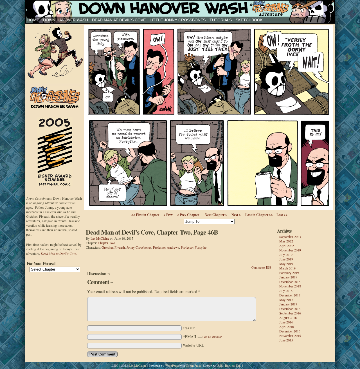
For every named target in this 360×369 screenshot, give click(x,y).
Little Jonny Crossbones (178, 20)
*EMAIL (202, 336)
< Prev (168, 214)
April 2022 (286, 245)
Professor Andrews (166, 247)
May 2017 (286, 299)
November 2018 (290, 286)
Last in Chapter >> (259, 214)
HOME (33, 20)
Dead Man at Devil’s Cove (119, 20)
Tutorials (221, 20)
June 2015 (286, 340)
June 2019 (286, 259)
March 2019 (287, 268)
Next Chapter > (216, 214)
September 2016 (290, 313)
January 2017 (288, 304)
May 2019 (286, 263)
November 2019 (290, 250)
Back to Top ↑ (234, 365)
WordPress (172, 365)
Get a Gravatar (212, 336)
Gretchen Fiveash (113, 247)
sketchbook (249, 20)
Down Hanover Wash (65, 20)
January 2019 (288, 277)
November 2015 (290, 335)
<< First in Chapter (145, 214)
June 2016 (286, 322)
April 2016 (286, 326)
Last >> (282, 214)
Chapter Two (106, 242)
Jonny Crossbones (180, 8)
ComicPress (193, 365)
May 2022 (286, 241)
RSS (220, 365)
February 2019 (289, 272)
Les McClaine (100, 238)
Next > (236, 214)
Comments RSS (261, 267)
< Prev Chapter (188, 214)
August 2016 (288, 317)
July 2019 (285, 254)
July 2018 (285, 290)
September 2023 (290, 236)
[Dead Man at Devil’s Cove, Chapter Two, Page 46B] (208, 208)
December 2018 (289, 281)
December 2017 (289, 295)
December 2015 (289, 331)
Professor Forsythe (193, 247)
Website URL (193, 345)
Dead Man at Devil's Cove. (59, 253)
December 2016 (289, 308)
